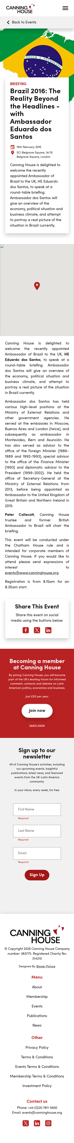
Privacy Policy (37, 1048)
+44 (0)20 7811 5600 (42, 1108)
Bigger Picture (45, 966)
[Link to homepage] (37, 933)
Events (37, 1006)
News (37, 1025)
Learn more (37, 725)
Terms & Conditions (37, 1057)
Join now (37, 711)
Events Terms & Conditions (37, 1067)
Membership (37, 997)
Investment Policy (37, 1086)
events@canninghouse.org (42, 1113)
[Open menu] (65, 8)
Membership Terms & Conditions (37, 1076)
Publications (37, 1016)
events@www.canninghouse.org (32, 573)
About (37, 987)
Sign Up (37, 875)
